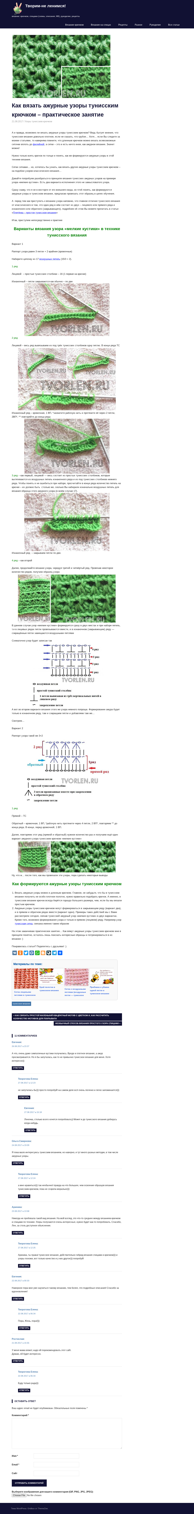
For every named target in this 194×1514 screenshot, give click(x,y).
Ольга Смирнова (21, 1141)
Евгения (16, 1042)
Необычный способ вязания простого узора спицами (87, 1024)
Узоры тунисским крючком (38, 121)
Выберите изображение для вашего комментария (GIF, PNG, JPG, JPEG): (52, 1492)
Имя (15, 1456)
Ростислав (18, 1339)
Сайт (14, 1473)
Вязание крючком (74, 25)
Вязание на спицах (101, 25)
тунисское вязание (21, 1003)
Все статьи (174, 25)
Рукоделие (155, 25)
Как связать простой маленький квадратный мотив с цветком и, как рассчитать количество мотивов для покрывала (61, 1017)
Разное (138, 25)
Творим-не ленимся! (45, 6)
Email (15, 1464)
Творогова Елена (28, 1079)
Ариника (17, 1207)
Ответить (18, 1068)
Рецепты (123, 25)
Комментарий (20, 1415)
